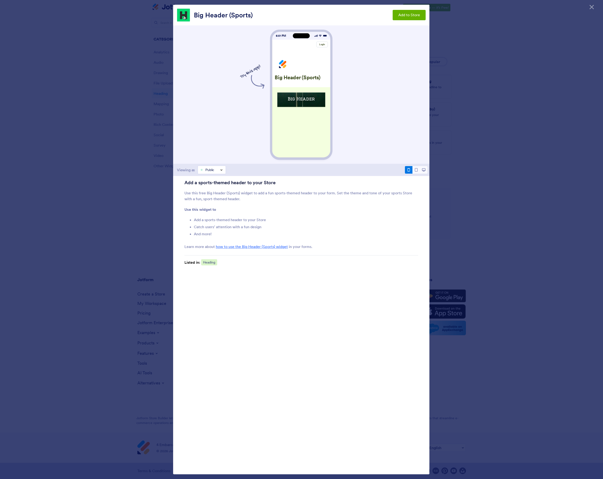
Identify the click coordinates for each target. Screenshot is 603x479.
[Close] (592, 7)
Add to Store (409, 14)
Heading (209, 262)
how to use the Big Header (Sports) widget (252, 246)
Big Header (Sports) (223, 15)
